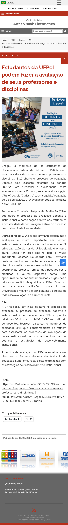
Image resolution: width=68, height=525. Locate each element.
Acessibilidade (16, 8)
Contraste (33, 8)
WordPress (39, 518)
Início (4, 39)
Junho (22, 39)
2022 (13, 39)
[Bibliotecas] (47, 459)
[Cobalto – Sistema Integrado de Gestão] (28, 459)
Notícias (9, 55)
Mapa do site (50, 8)
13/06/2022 (25, 438)
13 (30, 39)
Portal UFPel (12, 14)
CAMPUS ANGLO (15, 484)
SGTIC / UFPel (44, 520)
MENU (8, 31)
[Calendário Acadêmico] (9, 459)
